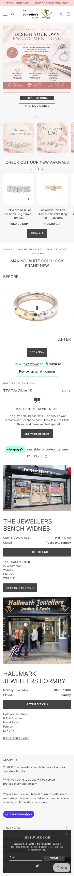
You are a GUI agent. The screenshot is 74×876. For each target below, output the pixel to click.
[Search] (13, 14)
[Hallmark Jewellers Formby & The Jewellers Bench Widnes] (37, 14)
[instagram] (37, 865)
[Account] (61, 14)
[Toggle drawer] (5, 14)
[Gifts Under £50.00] (52, 137)
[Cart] (69, 14)
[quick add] (28, 199)
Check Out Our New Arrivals (37, 162)
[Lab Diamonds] (18, 137)
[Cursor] (37, 308)
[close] (66, 834)
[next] (42, 117)
